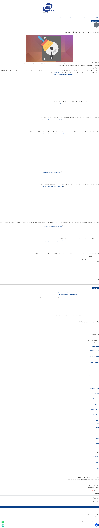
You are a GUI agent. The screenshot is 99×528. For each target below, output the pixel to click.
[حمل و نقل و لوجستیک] (97, 407)
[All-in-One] (97, 436)
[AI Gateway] (97, 365)
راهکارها (96, 17)
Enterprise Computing (94, 350)
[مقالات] (97, 459)
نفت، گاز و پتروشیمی (95, 414)
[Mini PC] (97, 425)
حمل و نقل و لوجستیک (95, 409)
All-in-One (97, 438)
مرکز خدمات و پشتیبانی (95, 456)
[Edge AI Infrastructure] (97, 372)
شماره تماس (96, 493)
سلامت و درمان (96, 393)
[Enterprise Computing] (97, 348)
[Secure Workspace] (97, 353)
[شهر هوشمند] (97, 417)
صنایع (91, 17)
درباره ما (64, 17)
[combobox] (49, 522)
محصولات (85, 17)
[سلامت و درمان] (97, 391)
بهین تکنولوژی (56, 72)
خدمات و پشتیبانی (71, 17)
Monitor (97, 443)
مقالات (97, 462)
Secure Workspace (94, 356)
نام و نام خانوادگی (96, 490)
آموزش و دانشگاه (96, 398)
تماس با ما (59, 17)
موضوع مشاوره (96, 498)
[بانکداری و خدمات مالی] (97, 380)
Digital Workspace (94, 362)
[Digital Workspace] (97, 359)
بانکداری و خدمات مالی (95, 382)
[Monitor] (97, 441)
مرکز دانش (78, 17)
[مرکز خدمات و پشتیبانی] (97, 454)
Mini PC (97, 427)
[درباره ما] (97, 465)
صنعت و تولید (96, 404)
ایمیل (98, 279)
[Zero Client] (97, 430)
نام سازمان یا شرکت (95, 495)
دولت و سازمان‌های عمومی (94, 388)
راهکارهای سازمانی (95, 346)
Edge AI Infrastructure (93, 375)
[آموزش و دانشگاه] (97, 396)
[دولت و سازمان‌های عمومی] (97, 385)
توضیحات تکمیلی (96, 501)
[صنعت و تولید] (97, 401)
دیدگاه (97, 261)
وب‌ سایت (97, 283)
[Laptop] (97, 446)
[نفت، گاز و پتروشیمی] (97, 412)
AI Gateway (96, 368)
